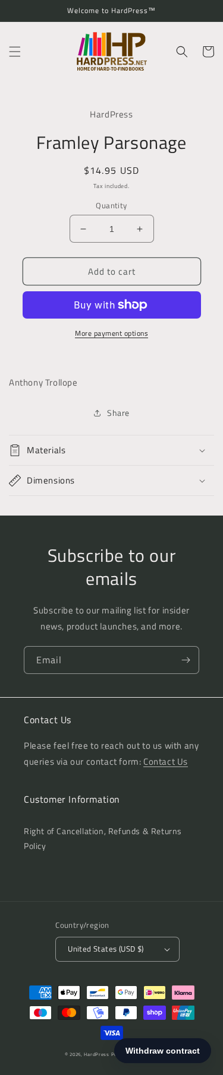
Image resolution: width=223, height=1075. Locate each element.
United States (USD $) (105, 949)
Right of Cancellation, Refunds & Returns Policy (103, 838)
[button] (15, 52)
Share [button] (118, 412)
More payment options (111, 333)
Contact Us (165, 761)
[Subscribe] (185, 660)
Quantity (111, 205)
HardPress (96, 1054)
